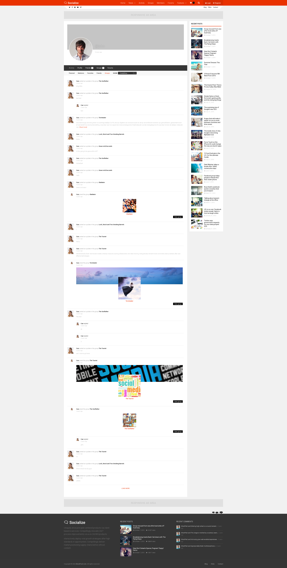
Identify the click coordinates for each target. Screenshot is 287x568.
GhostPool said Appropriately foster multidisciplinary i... (198, 546)
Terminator (102, 117)
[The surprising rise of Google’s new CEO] (196, 115)
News (131, 3)
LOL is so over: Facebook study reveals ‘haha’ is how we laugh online (212, 211)
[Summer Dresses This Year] (196, 70)
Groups (151, 3)
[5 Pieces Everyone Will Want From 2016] (196, 81)
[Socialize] (71, 3)
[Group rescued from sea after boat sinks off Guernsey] (196, 36)
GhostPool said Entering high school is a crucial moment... (199, 526)
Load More (126, 488)
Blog (205, 7)
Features (180, 3)
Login (209, 3)
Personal (72, 73)
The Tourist (102, 236)
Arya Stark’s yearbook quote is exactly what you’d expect (212, 189)
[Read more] (83, 127)
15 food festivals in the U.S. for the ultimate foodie (212, 155)
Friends (89, 68)
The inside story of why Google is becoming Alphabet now (212, 133)
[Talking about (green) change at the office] (196, 206)
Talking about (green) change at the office (211, 199)
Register (218, 3)
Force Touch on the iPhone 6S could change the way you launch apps (212, 144)
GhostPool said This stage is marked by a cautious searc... (199, 533)
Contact (215, 7)
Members (160, 3)
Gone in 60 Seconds (105, 146)
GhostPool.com (81, 564)
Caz (77, 81)
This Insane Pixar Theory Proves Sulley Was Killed (212, 86)
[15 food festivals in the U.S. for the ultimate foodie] (196, 161)
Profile (80, 68)
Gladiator (102, 182)
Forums (171, 3)
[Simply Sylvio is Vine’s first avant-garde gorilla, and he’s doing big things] (196, 104)
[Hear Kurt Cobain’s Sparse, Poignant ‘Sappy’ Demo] (196, 59)
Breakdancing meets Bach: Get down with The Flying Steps (211, 42)
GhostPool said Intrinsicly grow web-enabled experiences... (199, 539)
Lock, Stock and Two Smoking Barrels (111, 134)
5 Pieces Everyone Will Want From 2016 (212, 75)
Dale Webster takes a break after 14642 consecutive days (211, 166)
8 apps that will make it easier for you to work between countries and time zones (212, 121)
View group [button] (178, 217)
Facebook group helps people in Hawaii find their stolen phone (212, 177)
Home (123, 3)
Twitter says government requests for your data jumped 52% (211, 223)
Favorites (90, 73)
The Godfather (104, 81)
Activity (142, 3)
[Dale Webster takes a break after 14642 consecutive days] (196, 172)
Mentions (81, 73)
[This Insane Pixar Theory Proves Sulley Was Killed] (196, 92)
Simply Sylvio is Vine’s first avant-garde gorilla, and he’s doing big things (212, 98)
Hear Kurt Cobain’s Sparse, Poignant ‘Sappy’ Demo (210, 53)
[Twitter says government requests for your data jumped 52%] (196, 228)
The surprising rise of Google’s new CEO (211, 108)
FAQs (209, 7)
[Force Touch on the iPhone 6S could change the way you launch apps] (196, 150)
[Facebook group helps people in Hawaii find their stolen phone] (196, 183)
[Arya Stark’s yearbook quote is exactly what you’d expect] (196, 194)
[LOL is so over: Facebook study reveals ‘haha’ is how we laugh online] (196, 217)
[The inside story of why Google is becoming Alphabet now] (196, 138)
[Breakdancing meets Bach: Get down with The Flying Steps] (196, 48)
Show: (115, 73)
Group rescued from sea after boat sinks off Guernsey (212, 31)
